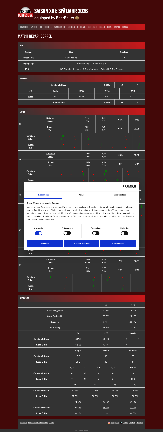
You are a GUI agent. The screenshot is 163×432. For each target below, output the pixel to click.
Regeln (102, 27)
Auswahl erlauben (81, 243)
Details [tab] (81, 195)
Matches (34, 27)
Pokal (109, 27)
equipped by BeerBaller (54, 17)
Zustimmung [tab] (43, 195)
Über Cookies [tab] (120, 195)
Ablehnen (45, 243)
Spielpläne (81, 27)
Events (117, 27)
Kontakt (125, 27)
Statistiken (92, 27)
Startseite (24, 27)
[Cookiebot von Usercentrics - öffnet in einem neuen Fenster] (125, 186)
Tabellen (71, 27)
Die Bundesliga (45, 27)
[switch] (67, 233)
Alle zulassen (118, 243)
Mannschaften (59, 27)
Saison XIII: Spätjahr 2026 (61, 11)
